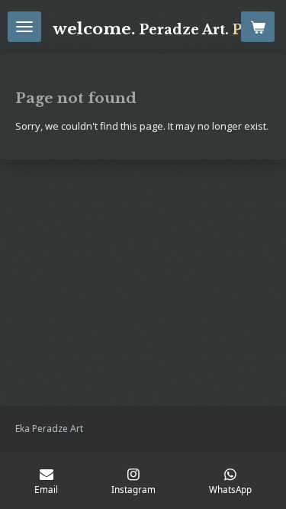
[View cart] (258, 26)
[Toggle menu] (24, 26)
